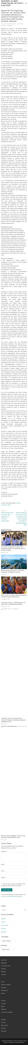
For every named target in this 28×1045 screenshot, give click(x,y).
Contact (3, 968)
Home (2, 981)
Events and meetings (6, 1012)
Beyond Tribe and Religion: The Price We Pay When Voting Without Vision (13, 836)
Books (3, 1006)
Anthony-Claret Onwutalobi (8, 23)
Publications (4, 990)
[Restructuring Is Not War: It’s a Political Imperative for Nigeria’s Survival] (14, 562)
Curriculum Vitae (5, 965)
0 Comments (10, 25)
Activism (3, 928)
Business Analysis (6, 984)
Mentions (3, 971)
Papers (3, 993)
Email (3, 870)
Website (3, 877)
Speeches (3, 25)
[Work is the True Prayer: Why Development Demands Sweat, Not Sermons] (14, 585)
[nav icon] (26, 3)
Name (3, 864)
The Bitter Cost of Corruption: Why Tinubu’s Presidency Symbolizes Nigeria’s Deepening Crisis (13, 720)
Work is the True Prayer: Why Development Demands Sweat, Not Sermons (14, 596)
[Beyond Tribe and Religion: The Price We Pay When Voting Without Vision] (14, 780)
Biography (4, 963)
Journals (3, 974)
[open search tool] (23, 3)
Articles (3, 922)
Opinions (3, 918)
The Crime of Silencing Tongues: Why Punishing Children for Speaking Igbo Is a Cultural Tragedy (13, 548)
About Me (3, 960)
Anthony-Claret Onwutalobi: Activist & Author (12, 3)
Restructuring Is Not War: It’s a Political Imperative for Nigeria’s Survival (12, 571)
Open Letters (4, 925)
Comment (4, 851)
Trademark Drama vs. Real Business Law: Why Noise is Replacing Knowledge (13, 603)
